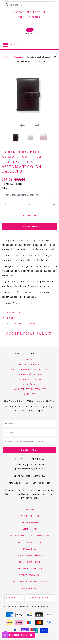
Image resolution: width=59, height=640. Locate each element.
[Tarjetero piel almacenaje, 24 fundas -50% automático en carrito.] (29, 94)
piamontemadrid (20, 606)
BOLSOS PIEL (29, 549)
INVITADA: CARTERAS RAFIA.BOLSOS (29, 582)
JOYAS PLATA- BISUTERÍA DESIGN (29, 555)
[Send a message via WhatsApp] (5, 634)
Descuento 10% (15, 634)
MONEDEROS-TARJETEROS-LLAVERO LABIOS (30, 535)
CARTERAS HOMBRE (29, 522)
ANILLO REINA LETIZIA (29, 542)
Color (4, 188)
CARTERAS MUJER (29, 529)
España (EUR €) (39, 598)
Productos (19, 57)
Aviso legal (29, 384)
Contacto (29, 359)
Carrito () (37, 12)
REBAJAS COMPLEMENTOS (29, 562)
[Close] (31, 635)
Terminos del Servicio (30, 374)
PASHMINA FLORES (29, 588)
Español (12, 598)
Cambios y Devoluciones (19, 323)
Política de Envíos (29, 364)
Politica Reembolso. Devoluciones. (30, 369)
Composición (11, 312)
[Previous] (22, 125)
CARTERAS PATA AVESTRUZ (29, 568)
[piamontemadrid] (29, 31)
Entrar (19, 12)
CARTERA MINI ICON (29, 516)
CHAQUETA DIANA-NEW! (29, 575)
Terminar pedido (29, 17)
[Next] (37, 125)
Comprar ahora (29, 226)
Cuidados (9, 318)
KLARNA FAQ (29, 394)
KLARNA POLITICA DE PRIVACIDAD (29, 389)
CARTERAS (29, 509)
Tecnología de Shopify (43, 606)
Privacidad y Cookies (29, 379)
